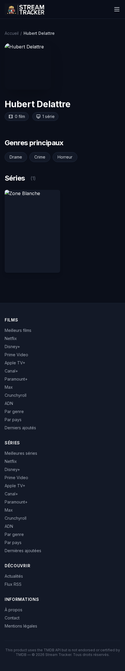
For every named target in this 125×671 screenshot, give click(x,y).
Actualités (14, 576)
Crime (39, 156)
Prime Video (16, 354)
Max (9, 387)
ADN (9, 403)
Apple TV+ (15, 362)
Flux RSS (13, 584)
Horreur (65, 156)
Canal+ (11, 370)
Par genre (14, 411)
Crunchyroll (15, 395)
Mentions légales (21, 625)
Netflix (11, 338)
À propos (13, 609)
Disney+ (12, 346)
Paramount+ (16, 379)
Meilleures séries (21, 453)
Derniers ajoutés (20, 427)
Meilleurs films (18, 330)
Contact (12, 617)
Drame (16, 156)
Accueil (12, 33)
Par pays (13, 419)
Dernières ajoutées (23, 550)
